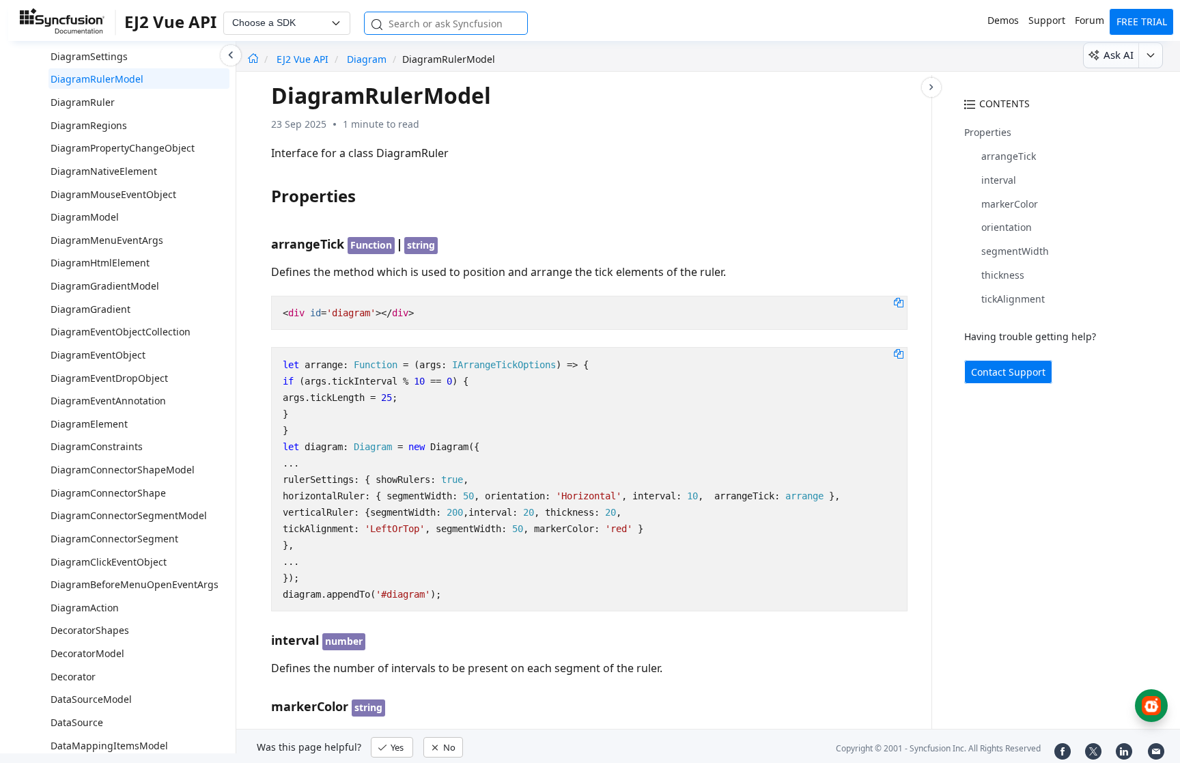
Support (1046, 20)
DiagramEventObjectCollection (121, 331)
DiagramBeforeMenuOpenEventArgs (135, 584)
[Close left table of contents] (231, 55)
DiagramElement (89, 423)
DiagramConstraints (97, 446)
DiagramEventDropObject (109, 378)
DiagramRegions (89, 125)
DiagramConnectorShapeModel (123, 469)
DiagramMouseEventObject (113, 194)
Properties (987, 132)
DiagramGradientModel (105, 285)
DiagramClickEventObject (109, 561)
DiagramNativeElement (104, 171)
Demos (1003, 20)
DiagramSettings (89, 56)
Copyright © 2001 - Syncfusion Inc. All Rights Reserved (938, 748)
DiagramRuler (83, 102)
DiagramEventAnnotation (108, 400)
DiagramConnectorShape (108, 492)
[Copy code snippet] (899, 302)
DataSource (77, 722)
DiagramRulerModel (97, 78)
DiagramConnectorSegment (114, 538)
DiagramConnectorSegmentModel (129, 515)
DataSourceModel (91, 699)
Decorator (73, 676)
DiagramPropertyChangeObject (123, 147)
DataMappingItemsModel (109, 745)
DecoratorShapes (90, 630)
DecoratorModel (87, 653)
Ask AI (1119, 54)
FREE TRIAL (1141, 21)
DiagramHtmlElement (100, 262)
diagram (367, 59)
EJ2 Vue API (304, 59)
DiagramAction (85, 607)
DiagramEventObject (98, 354)
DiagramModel (85, 216)
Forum (1089, 20)
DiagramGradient (90, 309)
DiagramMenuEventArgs (107, 240)
